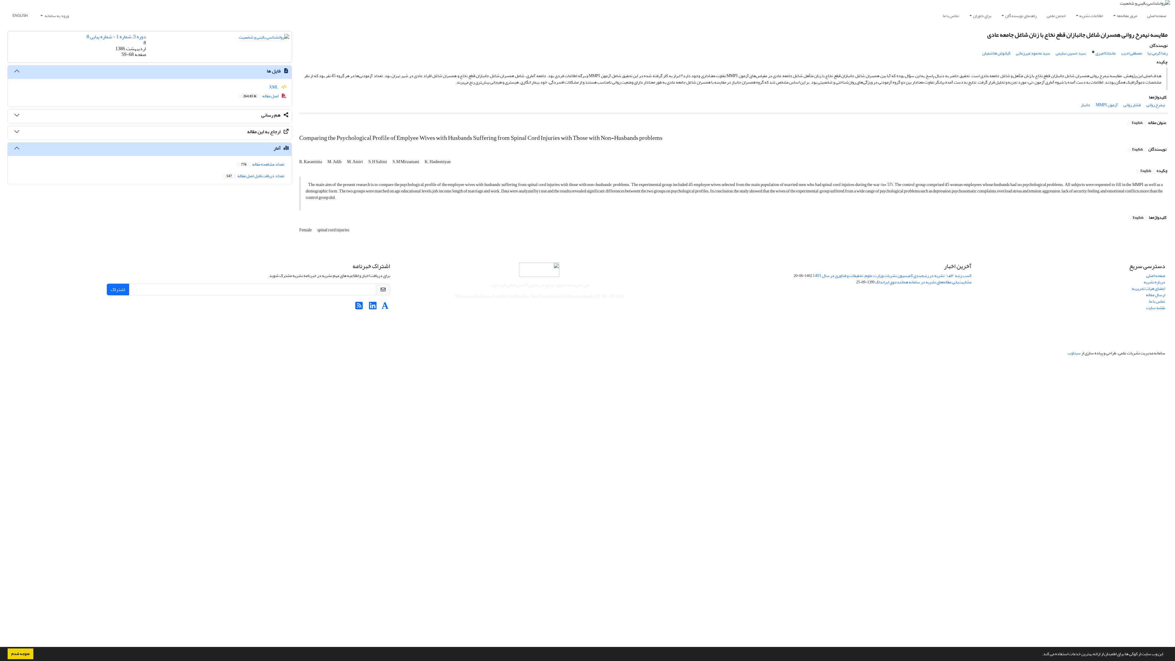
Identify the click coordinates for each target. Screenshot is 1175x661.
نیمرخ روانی (1155, 105)
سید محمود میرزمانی (1033, 53)
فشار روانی (1132, 105)
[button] (1040, 654)
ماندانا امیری (1105, 53)
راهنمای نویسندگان (1021, 16)
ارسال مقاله (1155, 295)
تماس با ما (951, 16)
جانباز (1085, 105)
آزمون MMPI (1107, 105)
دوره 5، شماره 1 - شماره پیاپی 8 (116, 36)
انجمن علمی (1056, 16)
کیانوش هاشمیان (996, 53)
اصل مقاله (261, 96)
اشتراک (118, 289)
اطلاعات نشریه (1091, 16)
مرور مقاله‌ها (1127, 16)
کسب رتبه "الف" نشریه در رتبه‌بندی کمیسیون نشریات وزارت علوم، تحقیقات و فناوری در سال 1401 (892, 275)
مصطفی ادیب (1131, 53)
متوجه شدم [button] (20, 653)
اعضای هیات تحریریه (1148, 288)
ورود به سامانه (56, 16)
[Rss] (359, 307)
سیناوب (1074, 353)
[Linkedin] (372, 307)
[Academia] (385, 307)
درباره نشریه (1154, 282)
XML (274, 87)
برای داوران (982, 16)
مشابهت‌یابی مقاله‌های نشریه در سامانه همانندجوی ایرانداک (923, 282)
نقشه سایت (1155, 308)
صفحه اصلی (1156, 16)
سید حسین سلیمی (1071, 53)
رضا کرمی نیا (1157, 53)
